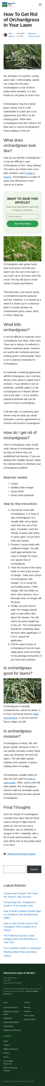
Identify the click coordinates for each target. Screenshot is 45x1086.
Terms (5, 1057)
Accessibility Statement (8, 1062)
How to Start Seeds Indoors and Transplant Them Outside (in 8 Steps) (21, 926)
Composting (8, 1026)
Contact (6, 1045)
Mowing (27, 1007)
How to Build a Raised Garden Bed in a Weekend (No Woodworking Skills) (22, 914)
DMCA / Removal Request (10, 1069)
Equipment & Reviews (12, 1030)
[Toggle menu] (40, 4)
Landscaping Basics (11, 1022)
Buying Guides (30, 1019)
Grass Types (29, 1015)
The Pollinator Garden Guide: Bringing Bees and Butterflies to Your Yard (20, 939)
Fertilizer (27, 1011)
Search (34, 869)
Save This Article (23, 224)
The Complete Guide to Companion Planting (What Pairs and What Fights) (22, 952)
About (5, 1041)
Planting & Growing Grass (10, 1013)
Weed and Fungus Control (21, 853)
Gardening (7, 1018)
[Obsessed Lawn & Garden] (9, 4)
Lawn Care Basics (10, 1007)
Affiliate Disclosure (10, 1049)
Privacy (6, 1053)
